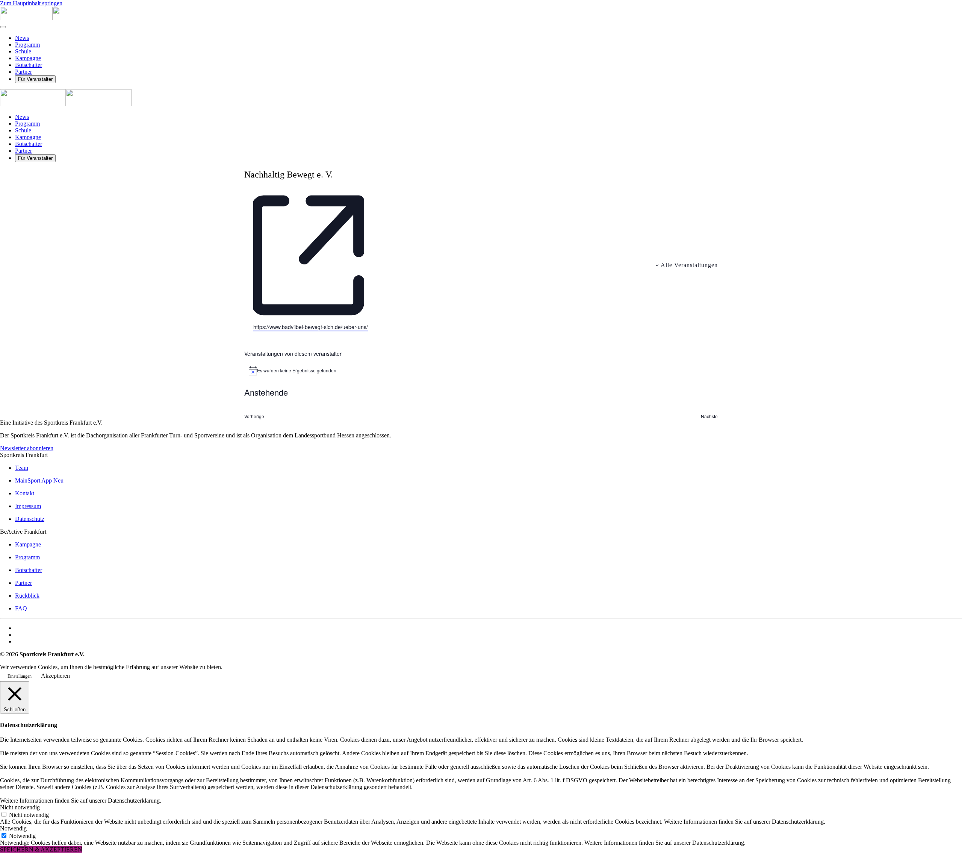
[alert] (481, 371)
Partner (23, 71)
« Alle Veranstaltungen (687, 265)
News (22, 38)
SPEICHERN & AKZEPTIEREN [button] (41, 849)
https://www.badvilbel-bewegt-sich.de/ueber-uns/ (310, 327)
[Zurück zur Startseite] (52, 18)
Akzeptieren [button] (55, 675)
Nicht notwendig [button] (20, 807)
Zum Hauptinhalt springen (31, 3)
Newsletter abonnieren (26, 448)
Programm (27, 44)
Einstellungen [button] (20, 676)
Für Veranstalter (35, 79)
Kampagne (28, 58)
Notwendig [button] (13, 828)
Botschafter (28, 65)
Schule (23, 51)
